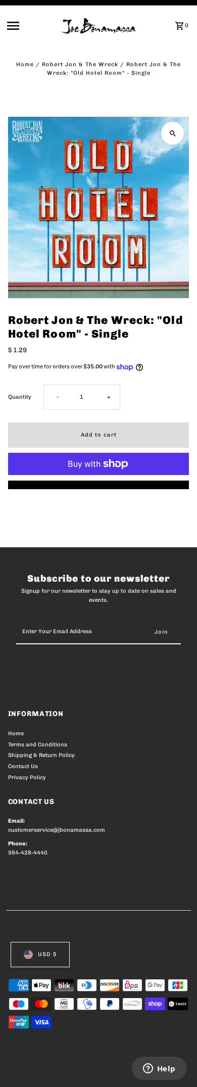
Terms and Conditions (37, 744)
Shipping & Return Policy (41, 755)
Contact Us (23, 766)
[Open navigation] (31, 25)
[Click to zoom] (172, 133)
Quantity (19, 397)
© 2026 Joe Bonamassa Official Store (62, 1067)
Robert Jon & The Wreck (80, 64)
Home (25, 64)
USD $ (47, 954)
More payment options (99, 485)
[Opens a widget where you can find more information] (159, 1069)
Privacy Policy (27, 777)
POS (127, 1067)
